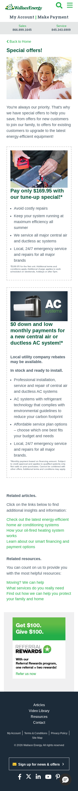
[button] (65, 779)
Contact (39, 722)
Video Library (39, 711)
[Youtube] (48, 777)
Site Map (37, 737)
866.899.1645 (22, 29)
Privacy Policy (59, 733)
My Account (22, 17)
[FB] (19, 777)
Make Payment (52, 17)
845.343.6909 (61, 29)
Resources (39, 717)
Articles (39, 705)
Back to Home (20, 41)
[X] (28, 777)
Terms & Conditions (35, 733)
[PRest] (58, 777)
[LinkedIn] (38, 777)
